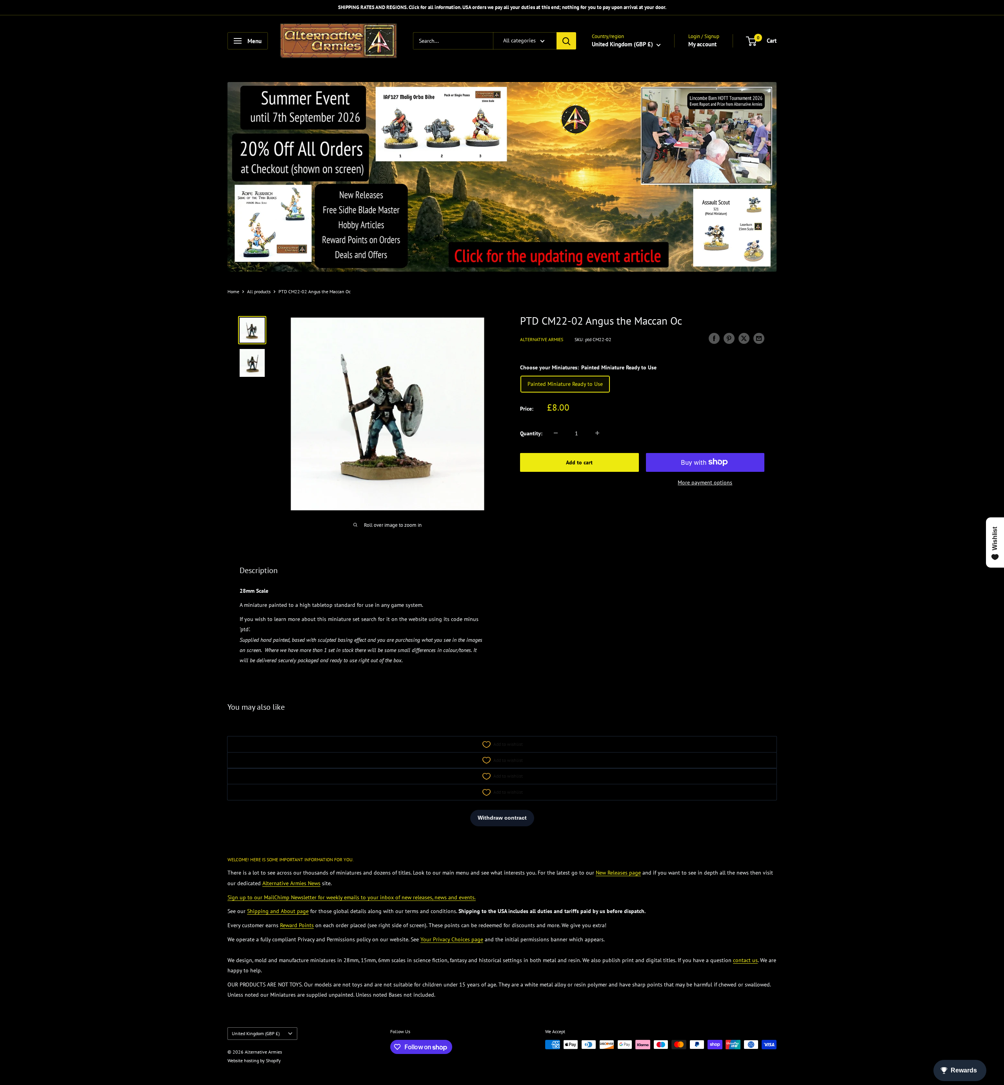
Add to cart (579, 462)
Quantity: (531, 433)
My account (702, 44)
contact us (745, 960)
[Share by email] (758, 338)
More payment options (705, 482)
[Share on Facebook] (714, 338)
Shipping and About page (278, 911)
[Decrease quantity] (555, 433)
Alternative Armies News (291, 883)
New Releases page (618, 872)
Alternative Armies (541, 339)
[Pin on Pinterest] (729, 338)
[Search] (566, 40)
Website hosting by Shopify (254, 1060)
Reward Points (297, 925)
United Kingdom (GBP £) (256, 1033)
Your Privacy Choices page (451, 939)
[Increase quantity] (597, 433)
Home (233, 291)
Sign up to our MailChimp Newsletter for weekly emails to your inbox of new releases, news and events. (351, 897)
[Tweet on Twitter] (743, 338)
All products (259, 291)
